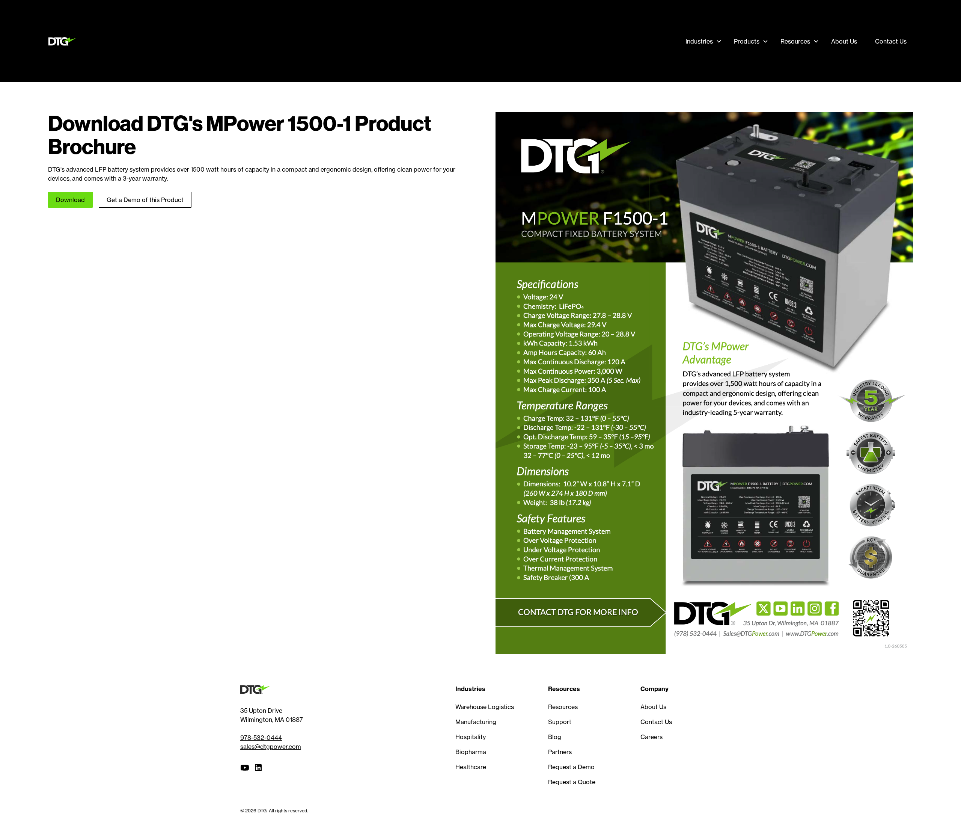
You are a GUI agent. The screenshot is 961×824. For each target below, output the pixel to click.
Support (559, 722)
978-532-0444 (261, 737)
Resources (563, 707)
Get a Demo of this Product (145, 200)
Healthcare (470, 767)
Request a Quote (571, 782)
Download (70, 200)
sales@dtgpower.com (270, 746)
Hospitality (470, 737)
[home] (63, 41)
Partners (560, 752)
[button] (703, 41)
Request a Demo (571, 767)
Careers (651, 737)
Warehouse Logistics (484, 707)
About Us (844, 41)
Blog (554, 737)
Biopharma (470, 752)
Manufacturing (475, 722)
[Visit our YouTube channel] (244, 767)
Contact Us (891, 41)
